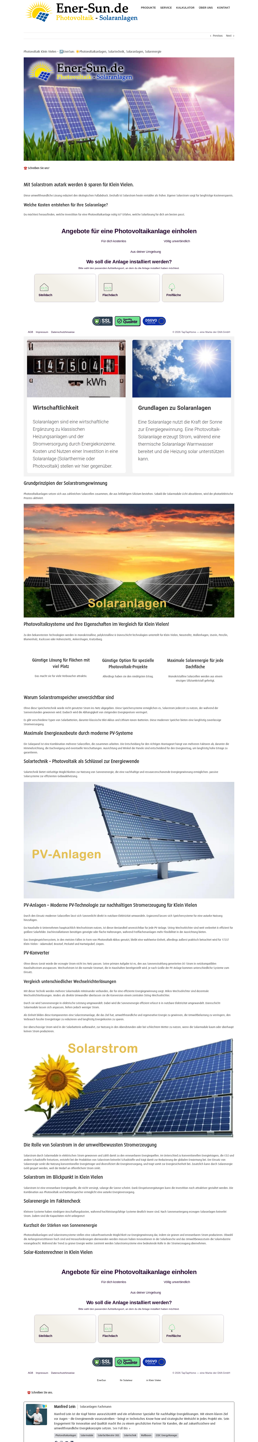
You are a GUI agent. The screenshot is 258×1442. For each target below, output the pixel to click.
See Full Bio (120, 1407)
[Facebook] (56, 1421)
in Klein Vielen (153, 1359)
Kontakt (164, 1438)
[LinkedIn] (72, 1421)
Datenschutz (154, 1438)
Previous (218, 35)
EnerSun (101, 1359)
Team (134, 1438)
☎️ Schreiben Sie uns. (40, 1371)
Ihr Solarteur (126, 1359)
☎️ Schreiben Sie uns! (36, 168)
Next (228, 35)
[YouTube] (67, 1421)
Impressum (143, 1438)
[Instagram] (61, 1421)
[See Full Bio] (130, 1407)
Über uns (126, 1438)
